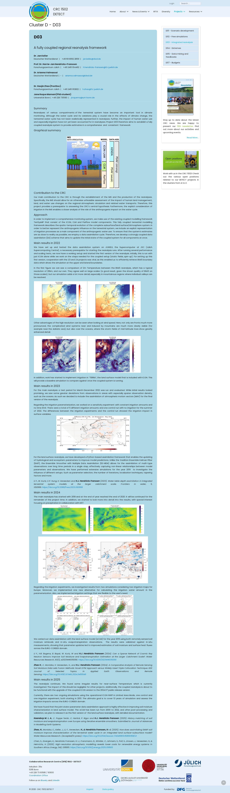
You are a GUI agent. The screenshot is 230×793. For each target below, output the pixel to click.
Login (171, 3)
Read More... (193, 137)
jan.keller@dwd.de (92, 58)
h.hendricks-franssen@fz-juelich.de (100, 67)
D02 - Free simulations (177, 36)
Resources (194, 11)
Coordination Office (38, 775)
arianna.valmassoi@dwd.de (78, 75)
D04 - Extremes (173, 48)
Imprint (90, 789)
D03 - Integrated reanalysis (179, 42)
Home (113, 11)
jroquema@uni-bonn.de (83, 97)
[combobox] (190, 3)
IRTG (155, 11)
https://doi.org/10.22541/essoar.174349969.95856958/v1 (110, 735)
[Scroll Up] (223, 782)
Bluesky (44, 780)
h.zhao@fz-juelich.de (93, 89)
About (123, 11)
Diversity (166, 11)
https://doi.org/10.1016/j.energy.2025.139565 (91, 747)
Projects (178, 11)
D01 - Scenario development (180, 30)
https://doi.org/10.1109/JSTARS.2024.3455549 (64, 674)
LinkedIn (56, 780)
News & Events (139, 11)
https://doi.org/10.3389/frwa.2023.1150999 (62, 487)
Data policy (108, 789)
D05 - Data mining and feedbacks (177, 55)
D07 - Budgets (173, 62)
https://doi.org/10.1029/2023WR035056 (97, 659)
